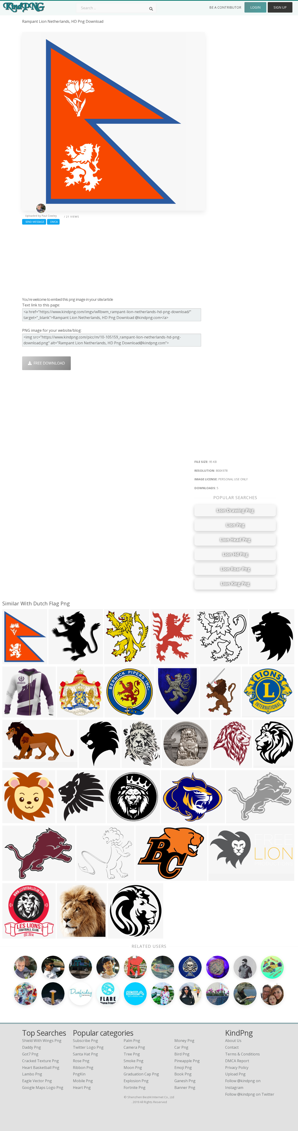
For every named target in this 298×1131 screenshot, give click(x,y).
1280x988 (145, 878)
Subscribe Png (85, 1040)
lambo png (32, 1074)
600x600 (57, 661)
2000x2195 (67, 714)
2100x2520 (166, 714)
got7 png (30, 1054)
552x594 (65, 820)
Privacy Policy (236, 1067)
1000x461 (218, 878)
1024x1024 (13, 714)
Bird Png (182, 1054)
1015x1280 (161, 661)
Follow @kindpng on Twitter (249, 1094)
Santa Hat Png (85, 1054)
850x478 (11, 765)
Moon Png (133, 1067)
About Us (233, 1040)
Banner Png (184, 1087)
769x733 (85, 878)
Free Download (48, 363)
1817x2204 (114, 661)
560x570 (113, 714)
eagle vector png (37, 1080)
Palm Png (132, 1040)
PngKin (79, 1074)
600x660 (65, 935)
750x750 (11, 935)
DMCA (53, 221)
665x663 (116, 935)
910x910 (170, 765)
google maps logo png (42, 1087)
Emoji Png (183, 1067)
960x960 (257, 661)
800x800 (234, 820)
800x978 (11, 661)
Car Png (181, 1047)
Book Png (183, 1074)
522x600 (87, 765)
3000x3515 (221, 765)
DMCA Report (237, 1060)
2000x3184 (210, 714)
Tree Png (132, 1054)
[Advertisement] (113, 259)
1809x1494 (171, 820)
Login (255, 7)
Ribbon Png (83, 1067)
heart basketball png (40, 1067)
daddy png (31, 1047)
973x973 (115, 820)
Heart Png (82, 1087)
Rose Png (81, 1060)
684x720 (204, 661)
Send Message (34, 221)
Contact (232, 1047)
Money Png (184, 1040)
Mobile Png (83, 1080)
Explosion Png (136, 1080)
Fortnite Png (135, 1087)
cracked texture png (40, 1060)
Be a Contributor (225, 7)
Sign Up (280, 7)
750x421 (250, 714)
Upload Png (235, 1074)
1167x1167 (264, 765)
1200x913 (12, 878)
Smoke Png (133, 1060)
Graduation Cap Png (141, 1074)
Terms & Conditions (242, 1054)
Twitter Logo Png (88, 1047)
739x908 (130, 765)
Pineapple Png (187, 1060)
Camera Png (134, 1047)
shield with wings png (41, 1040)
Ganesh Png (185, 1080)
